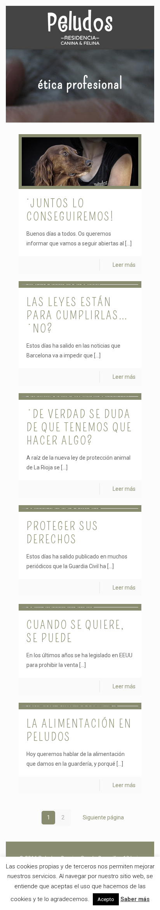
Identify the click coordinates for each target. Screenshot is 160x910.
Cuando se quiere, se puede (75, 631)
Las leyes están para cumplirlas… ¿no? (77, 315)
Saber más (135, 899)
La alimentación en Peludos (79, 730)
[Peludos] (80, 27)
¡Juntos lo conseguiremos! (70, 210)
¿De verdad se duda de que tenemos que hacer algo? (79, 427)
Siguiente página (103, 817)
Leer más (124, 265)
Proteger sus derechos (62, 532)
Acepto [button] (105, 899)
